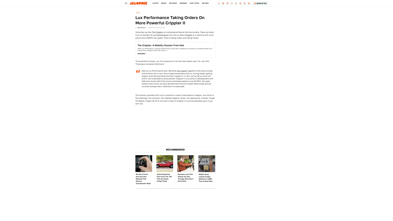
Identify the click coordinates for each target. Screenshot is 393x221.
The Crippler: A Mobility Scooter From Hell (161, 45)
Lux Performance (160, 35)
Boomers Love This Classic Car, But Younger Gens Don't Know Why (186, 177)
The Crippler (157, 32)
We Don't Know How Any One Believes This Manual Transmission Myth (143, 178)
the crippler (182, 71)
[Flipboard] (227, 3)
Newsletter (261, 3)
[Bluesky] (223, 3)
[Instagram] (240, 3)
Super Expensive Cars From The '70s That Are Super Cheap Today (164, 177)
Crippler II (189, 35)
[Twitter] (231, 3)
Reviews (173, 3)
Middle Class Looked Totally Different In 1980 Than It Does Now (206, 177)
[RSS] (249, 3)
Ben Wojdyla (142, 27)
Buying (205, 3)
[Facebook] (218, 3)
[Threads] (236, 3)
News (163, 3)
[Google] (244, 3)
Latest (155, 3)
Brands (183, 3)
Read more (141, 54)
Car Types (194, 3)
